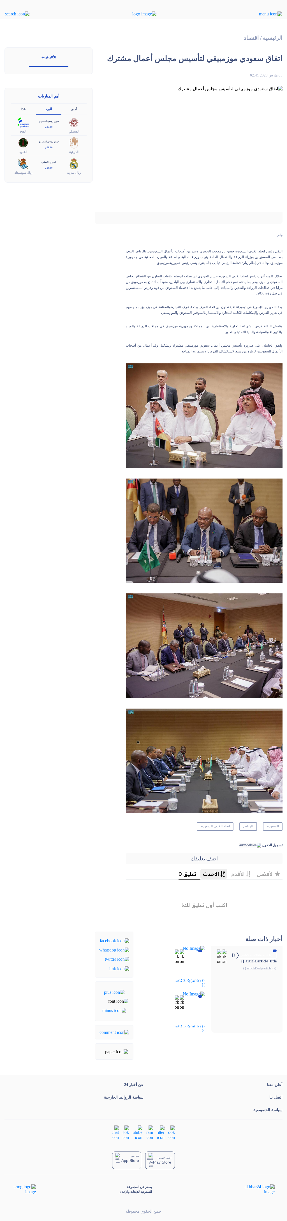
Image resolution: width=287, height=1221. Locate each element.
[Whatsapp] (114, 949)
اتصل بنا (276, 1097)
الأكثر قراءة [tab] (48, 57)
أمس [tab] (74, 109)
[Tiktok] (126, 1132)
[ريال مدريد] (74, 163)
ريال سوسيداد (23, 172)
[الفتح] (23, 122)
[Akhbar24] (255, 1189)
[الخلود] (23, 142)
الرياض (248, 826)
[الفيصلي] (74, 122)
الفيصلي (74, 131)
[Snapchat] (115, 1132)
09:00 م (48, 147)
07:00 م (48, 127)
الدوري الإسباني (48, 162)
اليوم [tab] (49, 108)
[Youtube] (137, 1132)
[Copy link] (119, 968)
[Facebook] (114, 940)
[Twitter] (117, 959)
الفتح (23, 131)
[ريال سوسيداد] (23, 163)
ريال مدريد (74, 172)
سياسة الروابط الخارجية (124, 1097)
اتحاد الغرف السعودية (215, 826)
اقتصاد (251, 38)
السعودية (273, 826)
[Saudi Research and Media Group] (24, 1189)
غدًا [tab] (23, 109)
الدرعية (73, 152)
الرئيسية (273, 38)
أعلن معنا (275, 1085)
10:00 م (48, 168)
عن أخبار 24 (134, 1085)
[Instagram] (149, 1132)
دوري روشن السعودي (49, 121)
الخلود (23, 152)
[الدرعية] (74, 142)
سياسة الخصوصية (268, 1110)
